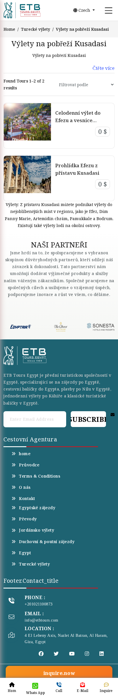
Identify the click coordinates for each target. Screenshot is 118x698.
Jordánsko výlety (36, 530)
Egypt (25, 553)
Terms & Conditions (39, 476)
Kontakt (27, 498)
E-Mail (82, 690)
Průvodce (29, 465)
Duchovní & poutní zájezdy (46, 541)
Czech (84, 10)
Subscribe (88, 419)
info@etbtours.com (41, 620)
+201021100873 (39, 604)
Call (59, 690)
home (24, 453)
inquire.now (59, 673)
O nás (24, 487)
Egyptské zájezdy (37, 507)
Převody (28, 519)
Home (9, 29)
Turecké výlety (35, 29)
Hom (12, 690)
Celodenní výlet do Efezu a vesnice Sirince (78, 120)
